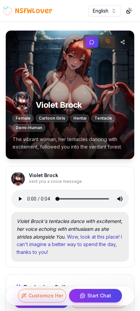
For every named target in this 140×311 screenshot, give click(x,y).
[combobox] (104, 10)
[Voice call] (108, 42)
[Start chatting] (91, 42)
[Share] (122, 42)
